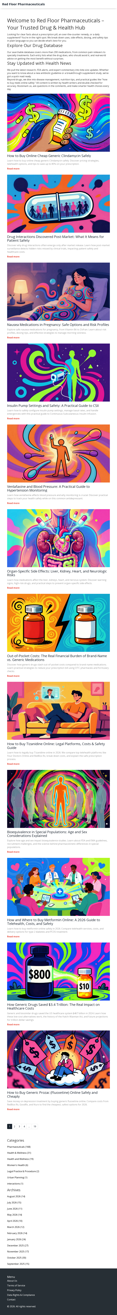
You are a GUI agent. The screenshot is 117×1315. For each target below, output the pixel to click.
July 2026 (14, 1202)
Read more (13, 168)
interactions (15, 1183)
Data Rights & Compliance (21, 1295)
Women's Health (17, 1165)
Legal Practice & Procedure (23, 1171)
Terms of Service (16, 1285)
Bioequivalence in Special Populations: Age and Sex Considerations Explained (47, 834)
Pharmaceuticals (19, 1146)
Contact (11, 1299)
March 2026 (15, 1227)
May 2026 (14, 1214)
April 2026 (14, 1220)
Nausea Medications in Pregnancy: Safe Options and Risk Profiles (58, 324)
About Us (12, 1280)
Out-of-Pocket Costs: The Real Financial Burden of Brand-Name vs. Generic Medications (57, 658)
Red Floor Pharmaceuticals (23, 4)
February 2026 (17, 1233)
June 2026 (14, 1208)
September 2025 (18, 1263)
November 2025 (18, 1251)
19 (35, 1126)
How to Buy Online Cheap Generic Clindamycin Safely (49, 156)
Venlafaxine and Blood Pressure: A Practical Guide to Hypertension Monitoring (48, 488)
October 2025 (16, 1257)
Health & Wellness (19, 1152)
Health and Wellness (20, 1159)
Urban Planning (17, 1177)
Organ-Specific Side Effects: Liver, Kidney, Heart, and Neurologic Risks (57, 573)
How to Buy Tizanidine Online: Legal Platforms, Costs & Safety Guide (56, 746)
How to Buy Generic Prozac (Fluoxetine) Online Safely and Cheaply (52, 1094)
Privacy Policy (14, 1290)
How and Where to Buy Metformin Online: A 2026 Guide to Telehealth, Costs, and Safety (53, 922)
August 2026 (16, 1196)
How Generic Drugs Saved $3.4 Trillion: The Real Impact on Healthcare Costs (53, 1006)
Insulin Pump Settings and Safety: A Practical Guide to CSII (53, 405)
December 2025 (17, 1245)
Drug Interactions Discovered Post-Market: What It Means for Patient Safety (55, 238)
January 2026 (16, 1239)
